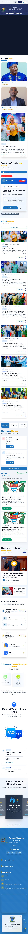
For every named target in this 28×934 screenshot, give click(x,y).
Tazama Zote (22, 610)
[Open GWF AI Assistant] (24, 930)
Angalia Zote (21, 473)
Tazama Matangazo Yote (14, 468)
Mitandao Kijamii (12, 2)
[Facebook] (16, 852)
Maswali (4, 2)
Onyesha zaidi (9, 762)
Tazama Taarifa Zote (9, 172)
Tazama (11, 446)
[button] (14, 756)
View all (24, 551)
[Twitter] (20, 852)
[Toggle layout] (21, 916)
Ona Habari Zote (14, 227)
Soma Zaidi (4, 154)
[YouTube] (12, 852)
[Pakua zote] (21, 618)
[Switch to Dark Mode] (15, 2)
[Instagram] (8, 852)
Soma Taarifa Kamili (9, 207)
